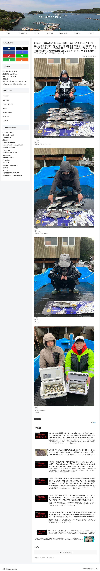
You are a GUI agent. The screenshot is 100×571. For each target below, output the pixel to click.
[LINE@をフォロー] (22, 56)
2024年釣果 (38, 419)
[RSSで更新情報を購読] (22, 59)
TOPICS (5, 120)
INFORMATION (8, 104)
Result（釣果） (7, 112)
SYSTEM (6, 116)
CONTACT (6, 100)
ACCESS (6, 96)
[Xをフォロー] (22, 48)
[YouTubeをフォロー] (9, 56)
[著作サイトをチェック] (9, 48)
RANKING (6, 108)
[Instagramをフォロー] (22, 52)
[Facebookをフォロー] (9, 52)
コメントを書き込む (66, 552)
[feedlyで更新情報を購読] (9, 59)
